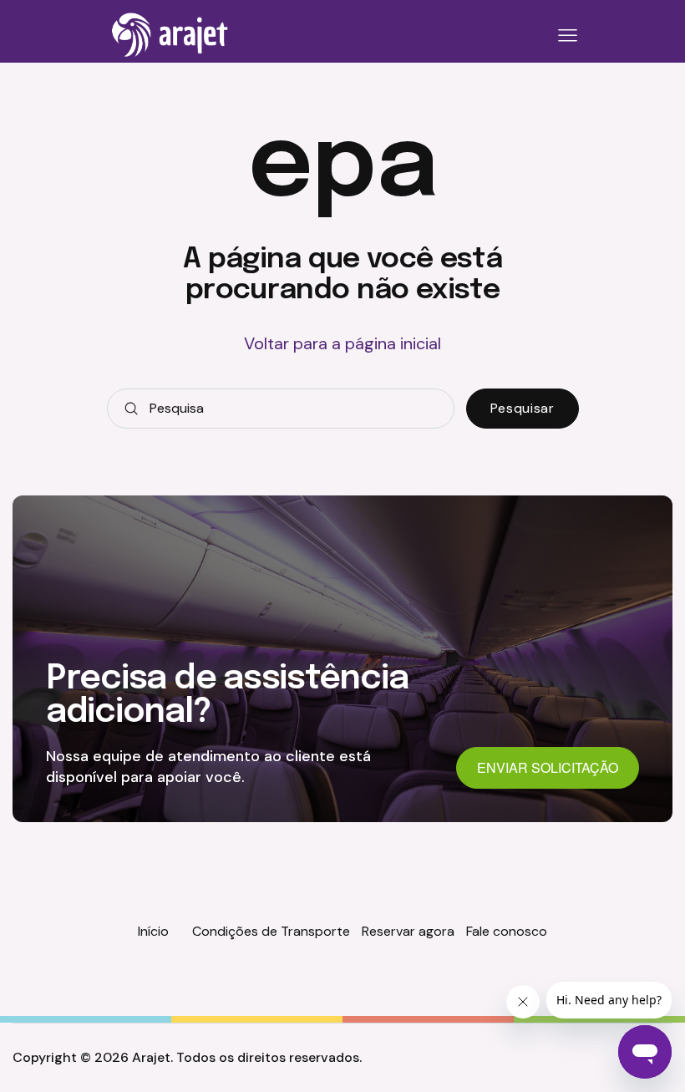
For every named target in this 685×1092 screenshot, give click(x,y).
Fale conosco (506, 931)
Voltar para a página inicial (342, 343)
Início (153, 931)
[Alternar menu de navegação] (564, 36)
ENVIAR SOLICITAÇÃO (547, 767)
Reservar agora (408, 931)
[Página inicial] (170, 35)
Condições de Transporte (271, 931)
